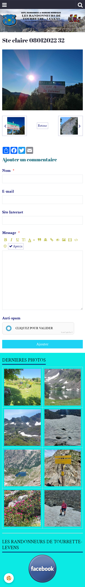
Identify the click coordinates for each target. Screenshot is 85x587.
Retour (42, 125)
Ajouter (42, 344)
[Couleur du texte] (31, 240)
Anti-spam (11, 318)
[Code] (76, 240)
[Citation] (39, 240)
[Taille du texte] (23, 240)
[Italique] (11, 240)
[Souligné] (17, 240)
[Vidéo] (70, 240)
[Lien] (51, 240)
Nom (6, 170)
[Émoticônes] (5, 246)
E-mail (8, 191)
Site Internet (12, 212)
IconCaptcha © (67, 332)
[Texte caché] (57, 240)
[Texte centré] (45, 240)
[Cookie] (9, 578)
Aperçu (17, 246)
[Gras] (5, 240)
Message (9, 232)
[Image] (64, 240)
